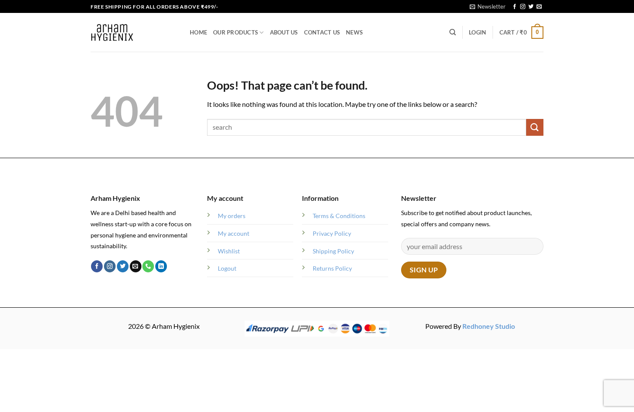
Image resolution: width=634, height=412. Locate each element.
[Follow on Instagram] (522, 7)
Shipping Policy (333, 251)
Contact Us (322, 32)
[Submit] (534, 127)
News (354, 32)
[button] (487, 6)
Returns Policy (332, 268)
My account (233, 233)
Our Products (235, 32)
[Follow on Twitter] (531, 7)
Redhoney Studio (488, 326)
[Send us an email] (539, 7)
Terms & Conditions (339, 215)
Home (198, 32)
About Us (284, 32)
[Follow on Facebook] (514, 7)
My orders (231, 215)
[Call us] (148, 266)
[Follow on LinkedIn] (161, 266)
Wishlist (229, 251)
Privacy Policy (332, 233)
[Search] (452, 32)
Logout (227, 268)
